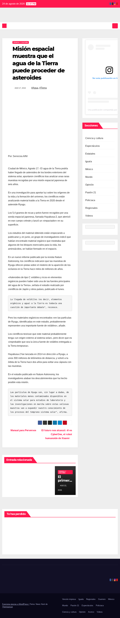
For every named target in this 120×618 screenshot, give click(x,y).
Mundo (89, 177)
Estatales (90, 153)
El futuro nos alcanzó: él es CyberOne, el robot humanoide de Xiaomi (56, 434)
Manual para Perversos (23, 430)
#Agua (34, 88)
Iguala (88, 161)
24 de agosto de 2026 (11, 539)
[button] (109, 25)
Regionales (91, 208)
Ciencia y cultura (20, 42)
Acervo (91, 612)
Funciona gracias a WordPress (15, 604)
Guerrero (102, 599)
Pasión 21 (90, 192)
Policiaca (90, 200)
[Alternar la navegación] (115, 25)
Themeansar (7, 607)
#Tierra (43, 88)
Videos (89, 215)
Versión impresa (69, 599)
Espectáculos (92, 146)
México (89, 169)
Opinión (89, 184)
